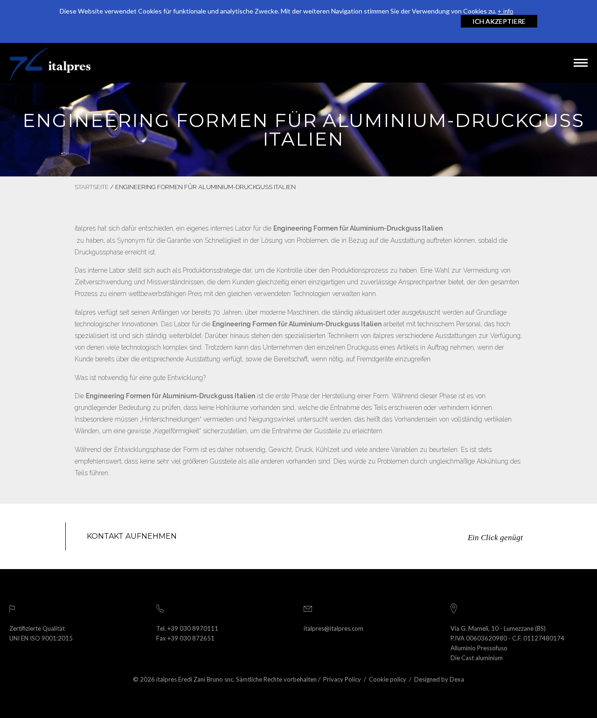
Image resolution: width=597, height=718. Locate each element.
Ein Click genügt (495, 537)
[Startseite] (49, 63)
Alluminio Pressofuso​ (479, 648)
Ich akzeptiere (499, 21)
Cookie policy (387, 679)
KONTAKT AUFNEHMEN (132, 536)
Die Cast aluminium (477, 658)
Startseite (92, 186)
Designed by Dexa (439, 679)
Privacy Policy (342, 679)
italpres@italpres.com (333, 628)
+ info (505, 11)
